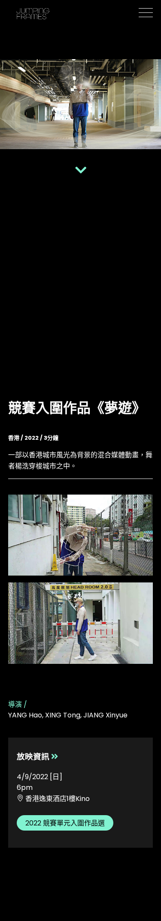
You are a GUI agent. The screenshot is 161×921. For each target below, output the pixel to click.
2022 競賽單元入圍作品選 (65, 823)
